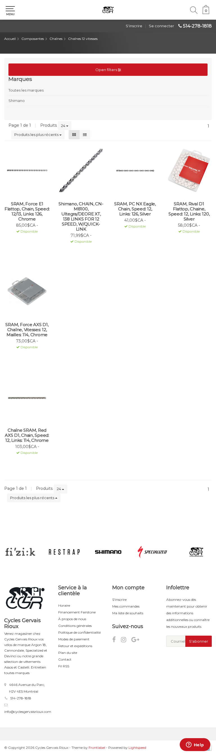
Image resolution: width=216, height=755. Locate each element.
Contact (64, 659)
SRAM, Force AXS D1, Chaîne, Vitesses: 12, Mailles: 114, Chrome (26, 329)
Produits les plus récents (36, 134)
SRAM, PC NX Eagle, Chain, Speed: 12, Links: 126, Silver (135, 209)
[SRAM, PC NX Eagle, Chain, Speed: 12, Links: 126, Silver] (135, 170)
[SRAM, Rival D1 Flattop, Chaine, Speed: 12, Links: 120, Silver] (189, 170)
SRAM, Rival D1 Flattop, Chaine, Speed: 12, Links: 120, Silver (189, 211)
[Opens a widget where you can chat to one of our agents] (194, 745)
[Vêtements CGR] (196, 552)
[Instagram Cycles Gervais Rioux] (126, 640)
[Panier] (205, 12)
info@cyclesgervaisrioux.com (27, 711)
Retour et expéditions (75, 646)
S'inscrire (134, 26)
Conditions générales (75, 626)
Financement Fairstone (77, 612)
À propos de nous (72, 619)
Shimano (16, 100)
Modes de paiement (73, 639)
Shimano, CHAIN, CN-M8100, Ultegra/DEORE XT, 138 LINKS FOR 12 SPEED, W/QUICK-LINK (80, 216)
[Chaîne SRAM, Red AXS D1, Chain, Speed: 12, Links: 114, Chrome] (27, 397)
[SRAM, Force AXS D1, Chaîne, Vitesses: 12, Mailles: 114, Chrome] (27, 291)
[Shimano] (108, 552)
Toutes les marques (26, 90)
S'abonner (198, 641)
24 (63, 125)
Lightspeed (137, 747)
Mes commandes (126, 606)
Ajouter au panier (24, 238)
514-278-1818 (197, 26)
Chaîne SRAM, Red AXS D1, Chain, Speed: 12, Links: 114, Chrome (27, 435)
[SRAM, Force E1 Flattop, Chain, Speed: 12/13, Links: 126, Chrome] (27, 170)
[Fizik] (20, 552)
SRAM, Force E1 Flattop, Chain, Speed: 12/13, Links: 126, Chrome (27, 211)
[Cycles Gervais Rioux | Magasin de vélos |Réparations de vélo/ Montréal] (108, 9)
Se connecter (161, 26)
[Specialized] (152, 552)
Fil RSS (63, 666)
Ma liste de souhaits (127, 613)
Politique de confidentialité (79, 632)
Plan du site (67, 653)
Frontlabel (97, 747)
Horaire (64, 605)
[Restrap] (64, 552)
